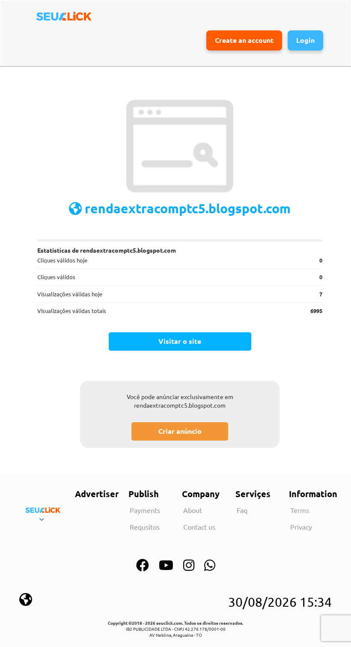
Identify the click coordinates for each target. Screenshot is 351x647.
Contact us (199, 526)
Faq (242, 510)
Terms (299, 510)
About (192, 510)
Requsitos (145, 526)
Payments (145, 510)
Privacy (301, 526)
